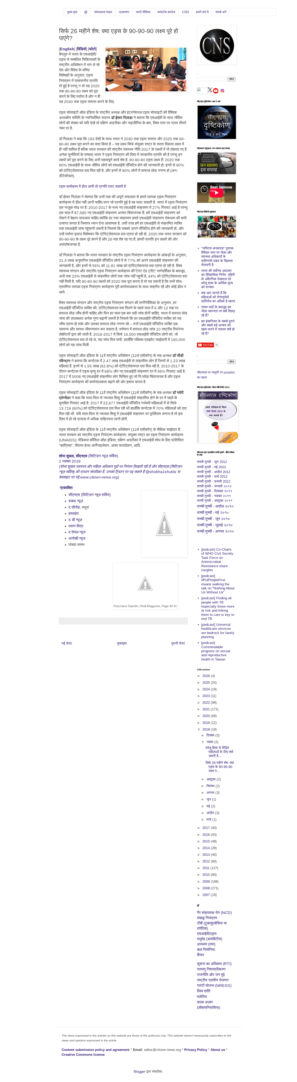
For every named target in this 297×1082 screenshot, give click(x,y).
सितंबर (211, 786)
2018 (206, 729)
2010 (206, 875)
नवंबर (210, 742)
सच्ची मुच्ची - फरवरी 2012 (213, 481)
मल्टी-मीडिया (143, 12)
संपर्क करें (220, 12)
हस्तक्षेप (73, 513)
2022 (206, 703)
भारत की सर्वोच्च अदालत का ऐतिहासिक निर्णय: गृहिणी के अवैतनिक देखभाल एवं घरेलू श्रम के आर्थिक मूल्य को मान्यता (218, 279)
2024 (206, 689)
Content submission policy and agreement (96, 1050)
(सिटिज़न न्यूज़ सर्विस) (88, 456)
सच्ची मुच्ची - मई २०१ (212, 512)
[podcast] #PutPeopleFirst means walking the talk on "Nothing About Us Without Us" (218, 584)
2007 (206, 895)
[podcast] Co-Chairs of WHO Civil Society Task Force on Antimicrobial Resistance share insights (217, 560)
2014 (206, 848)
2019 (206, 723)
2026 (206, 676)
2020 (206, 716)
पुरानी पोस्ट (178, 643)
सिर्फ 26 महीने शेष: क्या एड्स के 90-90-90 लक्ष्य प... (219, 767)
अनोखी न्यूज (77, 538)
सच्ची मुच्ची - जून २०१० (213, 519)
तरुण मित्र (75, 526)
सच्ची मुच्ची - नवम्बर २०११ (214, 496)
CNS (185, 12)
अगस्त (210, 793)
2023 (206, 696)
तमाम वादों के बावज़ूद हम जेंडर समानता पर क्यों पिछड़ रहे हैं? (218, 311)
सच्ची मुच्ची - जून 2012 (212, 462)
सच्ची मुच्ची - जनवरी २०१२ (214, 486)
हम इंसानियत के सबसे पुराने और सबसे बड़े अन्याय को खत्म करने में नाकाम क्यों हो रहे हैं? (218, 327)
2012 (206, 861)
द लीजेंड (74, 507)
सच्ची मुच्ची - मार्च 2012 (212, 476)
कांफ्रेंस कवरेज (166, 12)
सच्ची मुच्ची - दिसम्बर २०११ (214, 491)
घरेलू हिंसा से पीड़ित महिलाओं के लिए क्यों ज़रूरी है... (219, 752)
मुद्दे (85, 12)
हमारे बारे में (202, 12)
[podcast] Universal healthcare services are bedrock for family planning (217, 631)
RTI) (214, 964)
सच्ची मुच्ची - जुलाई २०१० (215, 525)
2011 (206, 868)
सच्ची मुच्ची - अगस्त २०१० (215, 531)
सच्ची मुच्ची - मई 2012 (211, 467)
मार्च (209, 819)
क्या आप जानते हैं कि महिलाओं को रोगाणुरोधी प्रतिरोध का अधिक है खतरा (218, 297)
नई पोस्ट (66, 643)
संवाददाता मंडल (103, 12)
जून (209, 799)
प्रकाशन (124, 12)
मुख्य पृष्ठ (72, 12)
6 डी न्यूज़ (75, 520)
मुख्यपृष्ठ (122, 643)
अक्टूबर (211, 779)
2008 (206, 888)
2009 (206, 881)
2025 (206, 683)
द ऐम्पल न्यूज (76, 532)
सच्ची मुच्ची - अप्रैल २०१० (215, 506)
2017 (206, 828)
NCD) (214, 913)
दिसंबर (210, 735)
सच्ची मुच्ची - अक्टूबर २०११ (214, 501)
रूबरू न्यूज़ (75, 501)
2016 (206, 835)
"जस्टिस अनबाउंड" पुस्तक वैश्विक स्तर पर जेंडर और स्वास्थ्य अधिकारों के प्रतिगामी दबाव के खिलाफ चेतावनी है (217, 256)
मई (208, 806)
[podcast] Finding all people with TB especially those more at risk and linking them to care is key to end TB (217, 608)
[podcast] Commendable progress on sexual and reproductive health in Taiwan (215, 651)
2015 (206, 841)
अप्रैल (210, 813)
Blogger (139, 1072)
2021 (206, 709)
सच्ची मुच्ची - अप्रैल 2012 (213, 472)
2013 (206, 855)
